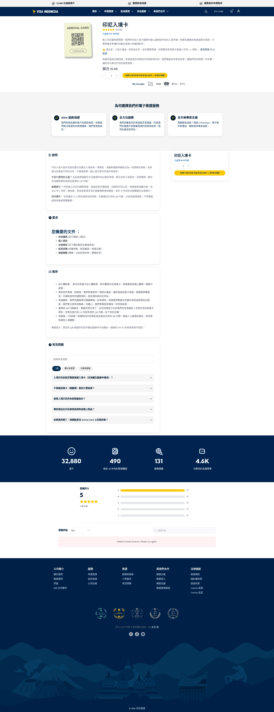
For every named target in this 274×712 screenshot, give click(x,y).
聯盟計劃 (161, 574)
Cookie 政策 (197, 588)
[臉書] (137, 634)
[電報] (143, 634)
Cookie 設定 (197, 592)
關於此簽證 (69, 368)
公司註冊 (92, 583)
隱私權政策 (196, 579)
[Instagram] (131, 634)
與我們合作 (159, 11)
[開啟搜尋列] (206, 11)
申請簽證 (108, 11)
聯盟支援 (161, 583)
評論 (56, 583)
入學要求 (126, 579)
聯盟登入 (161, 579)
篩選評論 (63, 530)
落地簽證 (204, 49)
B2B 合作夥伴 (60, 588)
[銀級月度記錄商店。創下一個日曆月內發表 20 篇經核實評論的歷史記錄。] (137, 613)
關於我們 (58, 574)
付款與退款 (85, 368)
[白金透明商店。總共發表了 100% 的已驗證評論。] (101, 613)
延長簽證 (125, 11)
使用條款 (195, 574)
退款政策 (195, 583)
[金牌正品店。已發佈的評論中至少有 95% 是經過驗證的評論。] (119, 613)
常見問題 (126, 583)
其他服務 (141, 11)
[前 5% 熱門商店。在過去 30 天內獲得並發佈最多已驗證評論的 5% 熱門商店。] (173, 613)
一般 (57, 368)
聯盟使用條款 (163, 588)
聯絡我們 (58, 579)
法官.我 (155, 627)
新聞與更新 (128, 574)
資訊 (94, 11)
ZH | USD (218, 11)
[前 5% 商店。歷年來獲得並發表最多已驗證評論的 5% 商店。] (155, 613)
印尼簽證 (140, 708)
